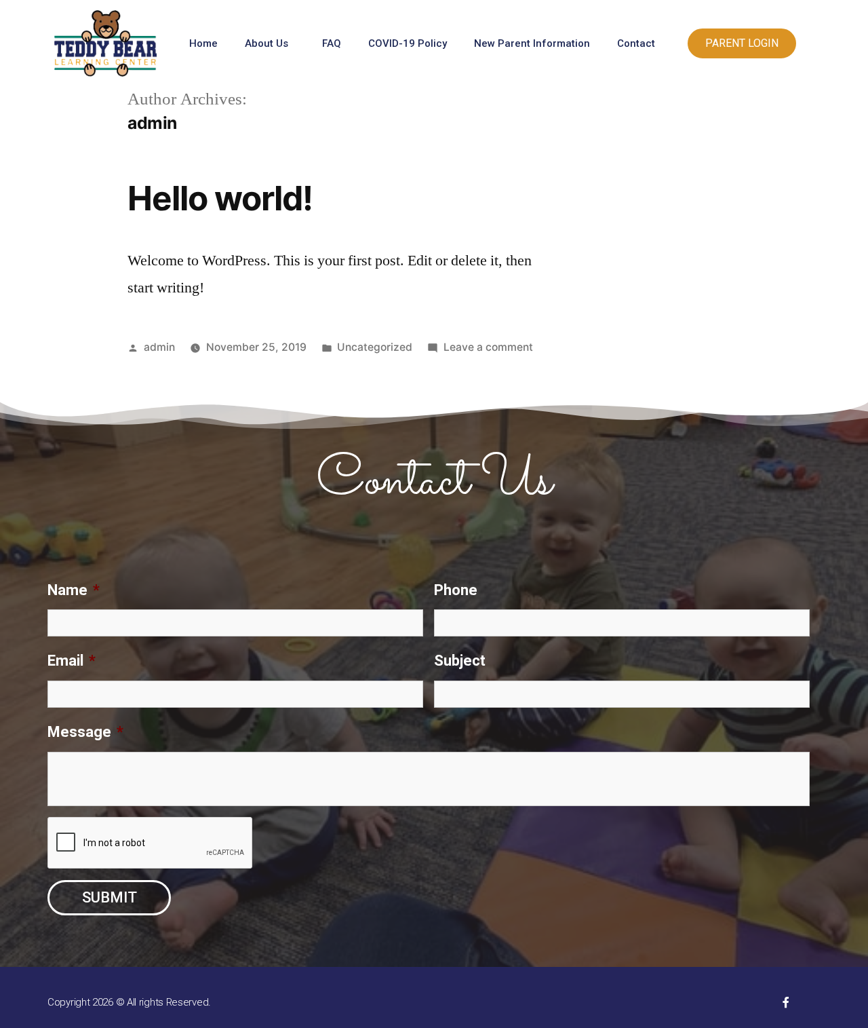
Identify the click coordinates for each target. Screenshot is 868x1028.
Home (203, 43)
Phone (455, 590)
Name (73, 590)
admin (159, 347)
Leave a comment (488, 347)
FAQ (331, 43)
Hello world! (220, 198)
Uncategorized (374, 347)
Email (71, 660)
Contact (636, 43)
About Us (266, 43)
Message (85, 731)
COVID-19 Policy (407, 43)
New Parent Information (532, 43)
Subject (460, 660)
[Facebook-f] (786, 1002)
